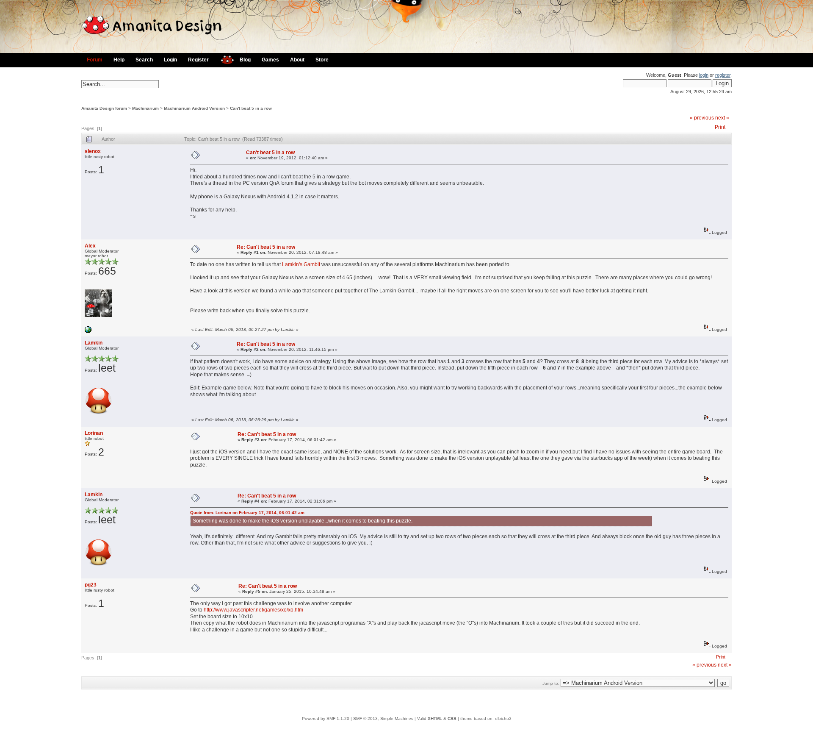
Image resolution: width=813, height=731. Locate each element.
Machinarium (145, 108)
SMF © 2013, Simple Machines (383, 718)
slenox (93, 151)
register (722, 75)
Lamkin (93, 343)
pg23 (91, 585)
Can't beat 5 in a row (251, 108)
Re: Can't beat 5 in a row (266, 247)
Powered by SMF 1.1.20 (325, 718)
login (703, 75)
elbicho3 (503, 718)
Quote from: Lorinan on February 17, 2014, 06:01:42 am (247, 512)
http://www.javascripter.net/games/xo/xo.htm (253, 610)
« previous (702, 118)
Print (720, 127)
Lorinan (94, 433)
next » (722, 118)
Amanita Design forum (104, 108)
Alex (90, 246)
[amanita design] (224, 58)
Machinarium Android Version (194, 108)
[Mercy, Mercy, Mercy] (88, 331)
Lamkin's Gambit (301, 264)
